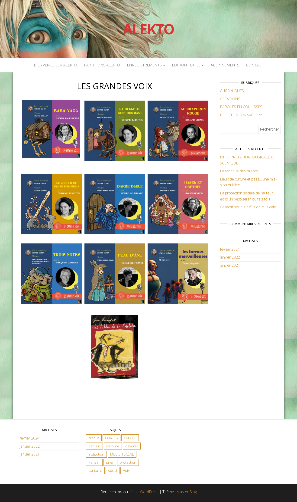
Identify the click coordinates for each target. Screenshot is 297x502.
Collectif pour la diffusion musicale (248, 207)
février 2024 (230, 249)
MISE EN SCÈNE (122, 454)
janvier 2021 (230, 265)
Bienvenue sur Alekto (55, 65)
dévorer (131, 446)
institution (96, 454)
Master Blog (186, 491)
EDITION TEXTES (186, 65)
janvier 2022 (230, 257)
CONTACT (254, 65)
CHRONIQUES (232, 90)
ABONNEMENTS (225, 65)
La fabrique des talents (239, 171)
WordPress (149, 491)
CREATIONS (230, 99)
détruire (112, 446)
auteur (93, 438)
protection (128, 462)
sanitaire (95, 470)
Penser (94, 462)
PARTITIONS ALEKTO (102, 65)
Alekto (148, 29)
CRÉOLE (130, 438)
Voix (126, 470)
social (112, 470)
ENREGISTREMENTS (145, 65)
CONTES (111, 438)
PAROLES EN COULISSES (241, 106)
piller (110, 462)
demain (94, 446)
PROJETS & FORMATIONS (241, 115)
